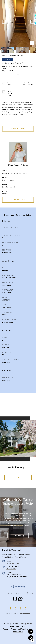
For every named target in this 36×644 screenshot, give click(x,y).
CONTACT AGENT (18, 200)
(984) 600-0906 (11, 569)
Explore (18, 477)
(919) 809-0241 (8, 180)
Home (12, 626)
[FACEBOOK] (10, 608)
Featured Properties (11, 629)
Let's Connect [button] (18, 535)
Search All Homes (18, 129)
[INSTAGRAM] (20, 608)
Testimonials (26, 629)
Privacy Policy (26, 624)
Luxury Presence (23, 614)
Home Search (18, 632)
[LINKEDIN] (15, 608)
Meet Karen (21, 626)
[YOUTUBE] (25, 608)
